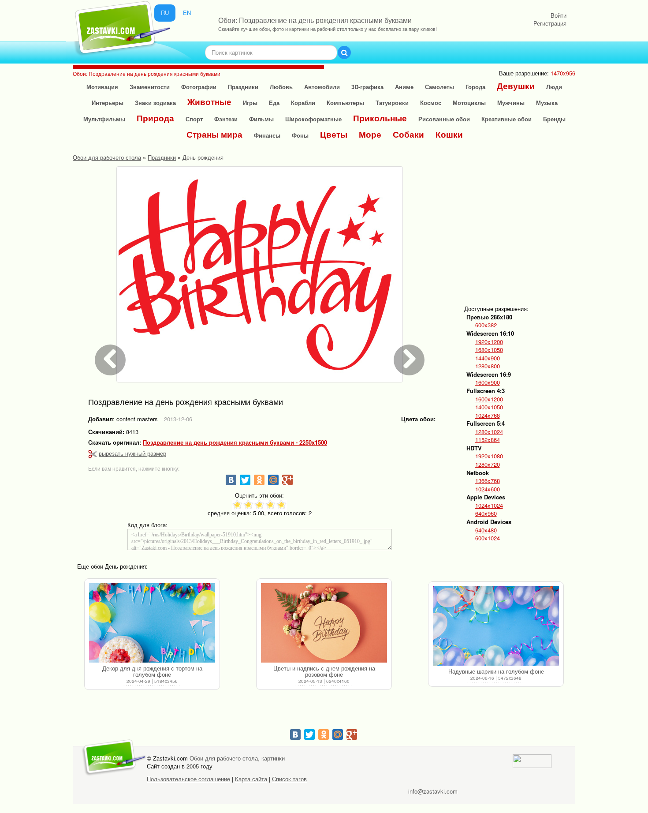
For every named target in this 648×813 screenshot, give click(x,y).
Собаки (408, 134)
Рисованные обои (444, 119)
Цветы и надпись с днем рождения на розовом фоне (324, 671)
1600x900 (487, 382)
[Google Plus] (287, 480)
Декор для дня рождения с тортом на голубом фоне (152, 671)
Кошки (449, 134)
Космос (430, 102)
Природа (155, 118)
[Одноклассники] (259, 480)
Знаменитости (150, 86)
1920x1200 (489, 342)
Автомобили (322, 86)
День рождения (202, 157)
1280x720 (487, 464)
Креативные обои (506, 119)
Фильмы (261, 119)
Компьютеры (345, 102)
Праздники (243, 86)
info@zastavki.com (433, 791)
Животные (209, 102)
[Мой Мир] (273, 480)
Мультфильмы (104, 119)
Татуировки (392, 102)
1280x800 (487, 366)
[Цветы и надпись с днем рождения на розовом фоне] (324, 623)
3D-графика (367, 86)
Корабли (303, 102)
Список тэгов (289, 779)
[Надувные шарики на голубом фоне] (496, 626)
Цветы (333, 134)
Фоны (300, 135)
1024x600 (487, 489)
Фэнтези (226, 119)
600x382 (486, 325)
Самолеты (439, 86)
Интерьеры (107, 102)
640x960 (486, 513)
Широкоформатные (313, 119)
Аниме (404, 86)
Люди (554, 86)
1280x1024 (489, 432)
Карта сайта (251, 779)
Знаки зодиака (155, 102)
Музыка (547, 102)
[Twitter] (245, 480)
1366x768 (487, 481)
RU (165, 12)
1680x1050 (489, 350)
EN (187, 12)
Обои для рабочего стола (107, 157)
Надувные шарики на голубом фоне (496, 671)
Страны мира (214, 134)
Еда (274, 102)
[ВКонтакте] (231, 480)
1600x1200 (489, 399)
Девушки (516, 86)
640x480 (486, 530)
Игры (250, 102)
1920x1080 (489, 456)
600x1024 (487, 538)
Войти (558, 15)
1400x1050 (489, 407)
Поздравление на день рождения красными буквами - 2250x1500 (235, 442)
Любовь (281, 86)
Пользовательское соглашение (188, 779)
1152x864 (487, 440)
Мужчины (511, 102)
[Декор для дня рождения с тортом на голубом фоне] (152, 623)
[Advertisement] (534, 228)
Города (475, 86)
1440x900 (487, 358)
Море (370, 134)
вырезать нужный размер (132, 453)
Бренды (554, 119)
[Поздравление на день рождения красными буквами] (260, 274)
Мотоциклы (469, 102)
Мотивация (102, 86)
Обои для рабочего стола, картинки (237, 758)
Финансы (267, 135)
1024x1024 (489, 506)
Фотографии (198, 86)
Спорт (194, 119)
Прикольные (380, 118)
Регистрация (549, 23)
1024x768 (487, 416)
